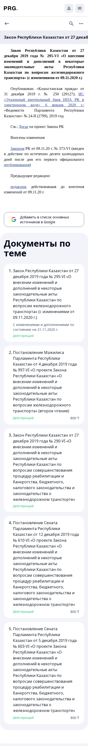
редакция (18, 187)
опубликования (17, 165)
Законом (17, 148)
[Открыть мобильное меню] (79, 8)
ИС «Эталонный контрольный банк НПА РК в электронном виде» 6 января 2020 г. (44, 99)
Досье (23, 127)
